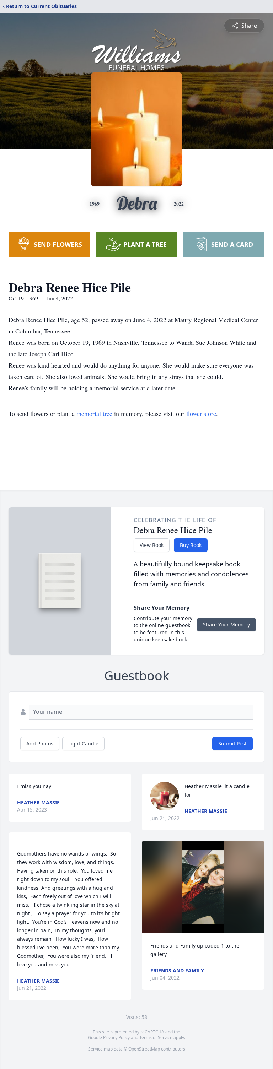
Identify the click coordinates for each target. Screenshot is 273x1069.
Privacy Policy (116, 1038)
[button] (203, 887)
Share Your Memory (226, 624)
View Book (152, 545)
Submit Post (232, 743)
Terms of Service (155, 1038)
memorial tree (94, 413)
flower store (201, 413)
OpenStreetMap (144, 1049)
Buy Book (191, 545)
